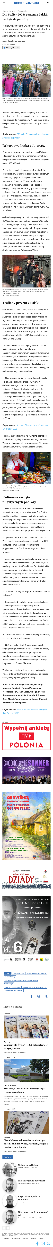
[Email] (29, 58)
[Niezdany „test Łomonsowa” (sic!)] (9, 1216)
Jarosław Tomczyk (23, 1167)
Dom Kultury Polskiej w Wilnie (36, 973)
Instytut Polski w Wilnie (12, 987)
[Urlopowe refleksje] (9, 1169)
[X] (18, 58)
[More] (41, 58)
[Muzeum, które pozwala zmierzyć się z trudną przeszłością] (26, 1070)
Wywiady (7, 1042)
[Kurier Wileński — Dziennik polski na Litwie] (26, 3)
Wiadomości (22, 11)
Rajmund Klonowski (24, 1183)
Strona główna (8, 11)
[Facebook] (12, 58)
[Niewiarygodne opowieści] (9, 1185)
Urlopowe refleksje (28, 1164)
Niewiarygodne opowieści (31, 1180)
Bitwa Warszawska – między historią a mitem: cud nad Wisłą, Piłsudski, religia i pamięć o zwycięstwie (26, 1143)
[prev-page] (4, 1228)
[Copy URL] (35, 58)
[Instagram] (39, 996)
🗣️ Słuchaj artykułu (11, 47)
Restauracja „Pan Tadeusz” (13, 991)
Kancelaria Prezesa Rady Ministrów (34, 987)
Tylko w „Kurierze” (10, 1086)
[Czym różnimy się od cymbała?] (9, 1201)
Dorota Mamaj (10, 977)
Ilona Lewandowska (16, 41)
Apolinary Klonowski (24, 1202)
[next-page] (7, 1228)
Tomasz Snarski (45, 1153)
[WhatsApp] (24, 58)
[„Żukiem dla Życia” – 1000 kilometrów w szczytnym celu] (26, 1026)
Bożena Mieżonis (18, 973)
